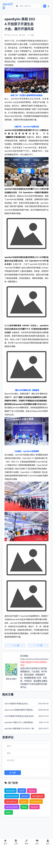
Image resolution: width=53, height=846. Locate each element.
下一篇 (39, 645)
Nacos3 (25, 796)
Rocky (8, 812)
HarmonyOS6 (11, 796)
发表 (14, 772)
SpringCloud (11, 801)
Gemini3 (34, 807)
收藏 (32, 35)
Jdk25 (21, 791)
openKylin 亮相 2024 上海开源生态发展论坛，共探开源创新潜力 (19, 722)
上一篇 (16, 645)
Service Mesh (12, 807)
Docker (24, 801)
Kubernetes (36, 801)
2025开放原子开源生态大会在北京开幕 (19, 716)
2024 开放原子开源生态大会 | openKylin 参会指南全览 (16, 703)
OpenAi (32, 791)
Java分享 (7, 6)
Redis (24, 807)
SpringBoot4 (37, 796)
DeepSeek (10, 791)
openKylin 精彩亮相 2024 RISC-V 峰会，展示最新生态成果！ (19, 728)
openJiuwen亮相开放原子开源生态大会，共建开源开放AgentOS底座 (19, 710)
